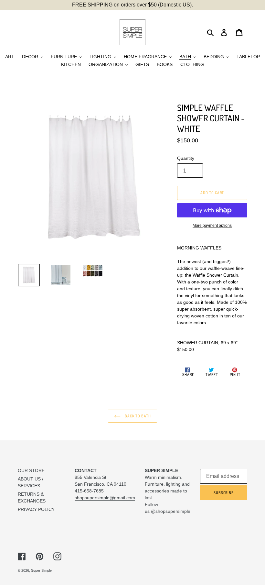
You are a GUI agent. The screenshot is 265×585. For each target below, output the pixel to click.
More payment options (212, 225)
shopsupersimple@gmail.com (105, 497)
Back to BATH (137, 416)
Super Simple (41, 570)
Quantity (185, 158)
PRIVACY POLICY (36, 509)
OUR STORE (31, 470)
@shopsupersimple (170, 511)
